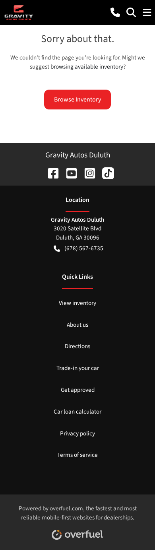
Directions (77, 346)
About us (77, 324)
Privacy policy (77, 433)
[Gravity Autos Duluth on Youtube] (68, 172)
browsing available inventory (86, 66)
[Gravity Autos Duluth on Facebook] (50, 172)
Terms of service (77, 454)
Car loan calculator (77, 411)
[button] (115, 12)
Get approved (78, 389)
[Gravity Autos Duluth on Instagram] (87, 172)
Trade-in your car (77, 368)
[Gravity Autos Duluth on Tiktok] (105, 172)
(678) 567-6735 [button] (83, 248)
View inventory (77, 303)
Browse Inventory (77, 99)
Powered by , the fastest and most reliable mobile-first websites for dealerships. (78, 513)
